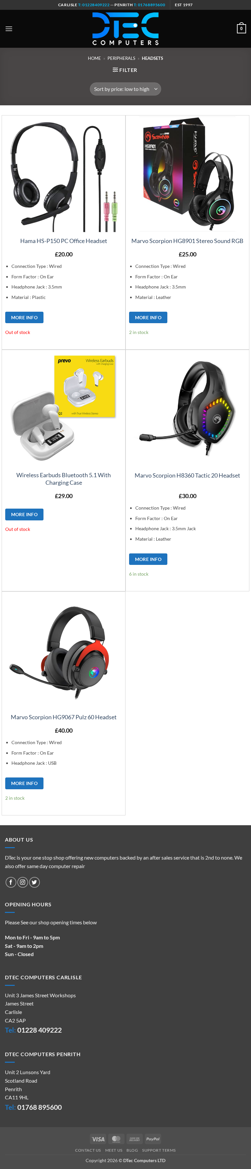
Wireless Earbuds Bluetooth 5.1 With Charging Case (63, 478)
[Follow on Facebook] (11, 882)
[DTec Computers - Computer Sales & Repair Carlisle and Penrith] (125, 28)
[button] (9, 29)
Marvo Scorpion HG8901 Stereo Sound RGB (187, 240)
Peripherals (121, 58)
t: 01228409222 (93, 4)
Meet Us (114, 1150)
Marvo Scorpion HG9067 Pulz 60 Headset (64, 717)
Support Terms (159, 1150)
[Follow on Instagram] (22, 882)
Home (94, 58)
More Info (24, 317)
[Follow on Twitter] (34, 882)
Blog (132, 1150)
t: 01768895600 (149, 4)
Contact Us (88, 1150)
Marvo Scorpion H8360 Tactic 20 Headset (187, 475)
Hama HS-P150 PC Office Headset (63, 240)
